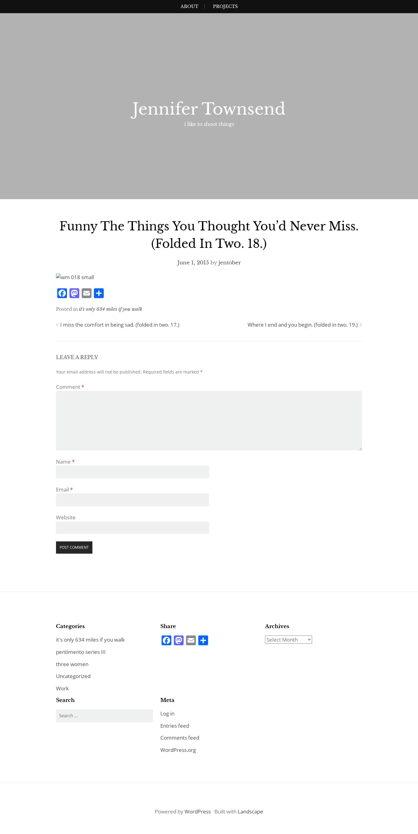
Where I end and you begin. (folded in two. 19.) (303, 324)
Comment (70, 386)
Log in (167, 713)
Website (66, 517)
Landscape (250, 811)
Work (62, 688)
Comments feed (179, 737)
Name (65, 461)
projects (225, 6)
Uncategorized (73, 676)
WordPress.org (178, 749)
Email (64, 489)
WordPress (198, 811)
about (189, 6)
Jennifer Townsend (209, 109)
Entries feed (174, 725)
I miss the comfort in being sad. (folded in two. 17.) (119, 324)
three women (72, 664)
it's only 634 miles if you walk (110, 309)
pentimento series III (81, 651)
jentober (229, 263)
